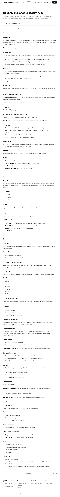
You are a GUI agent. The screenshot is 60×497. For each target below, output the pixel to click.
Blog (44, 2)
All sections (28, 473)
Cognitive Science (28, 2)
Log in (54, 2)
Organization (38, 2)
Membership (15, 2)
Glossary (5, 9)
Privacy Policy (48, 483)
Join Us (19, 487)
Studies (22, 2)
